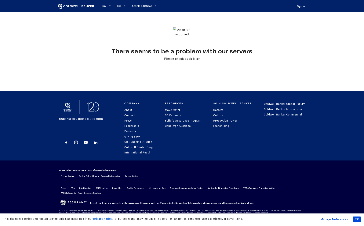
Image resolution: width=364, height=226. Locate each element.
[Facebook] (66, 142)
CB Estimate (173, 115)
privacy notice (102, 218)
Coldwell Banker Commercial (283, 114)
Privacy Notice (110, 170)
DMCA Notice (102, 188)
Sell (119, 5)
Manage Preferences (334, 219)
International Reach (137, 152)
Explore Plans (247, 203)
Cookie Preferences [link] (135, 188)
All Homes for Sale (157, 188)
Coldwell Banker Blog (138, 147)
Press (128, 120)
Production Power (225, 120)
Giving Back (132, 136)
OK (357, 219)
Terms (63, 188)
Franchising (221, 126)
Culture (218, 115)
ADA (73, 188)
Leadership (131, 126)
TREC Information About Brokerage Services (81, 193)
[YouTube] (85, 142)
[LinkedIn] (95, 142)
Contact (129, 115)
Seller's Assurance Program (183, 120)
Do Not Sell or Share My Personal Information (100, 176)
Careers (218, 110)
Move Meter (172, 110)
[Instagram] (76, 142)
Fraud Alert (117, 188)
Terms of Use (93, 170)
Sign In (301, 6)
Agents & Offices (142, 5)
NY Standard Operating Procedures (223, 188)
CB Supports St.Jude (138, 142)
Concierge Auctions (178, 126)
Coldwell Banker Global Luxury (284, 104)
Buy (104, 5)
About (128, 110)
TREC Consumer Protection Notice (259, 188)
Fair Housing (85, 188)
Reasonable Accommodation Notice (186, 188)
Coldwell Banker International (284, 109)
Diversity (130, 131)
